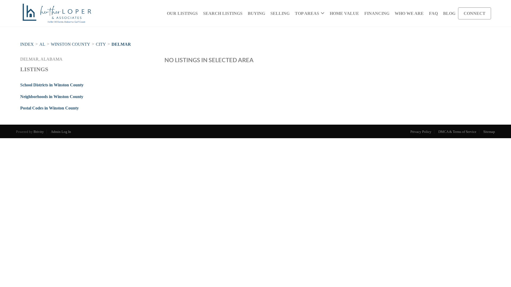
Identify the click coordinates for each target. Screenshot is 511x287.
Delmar (121, 44)
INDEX (27, 44)
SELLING (280, 13)
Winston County (70, 44)
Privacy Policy (420, 132)
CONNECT (474, 13)
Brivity (39, 132)
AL (42, 44)
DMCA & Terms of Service (457, 132)
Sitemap (489, 132)
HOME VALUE (344, 13)
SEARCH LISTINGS (222, 13)
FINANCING (376, 13)
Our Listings (182, 13)
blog (449, 13)
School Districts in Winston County (52, 85)
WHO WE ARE (409, 13)
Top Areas (307, 13)
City (101, 44)
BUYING (256, 13)
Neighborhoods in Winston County (51, 96)
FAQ (433, 13)
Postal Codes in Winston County (49, 108)
